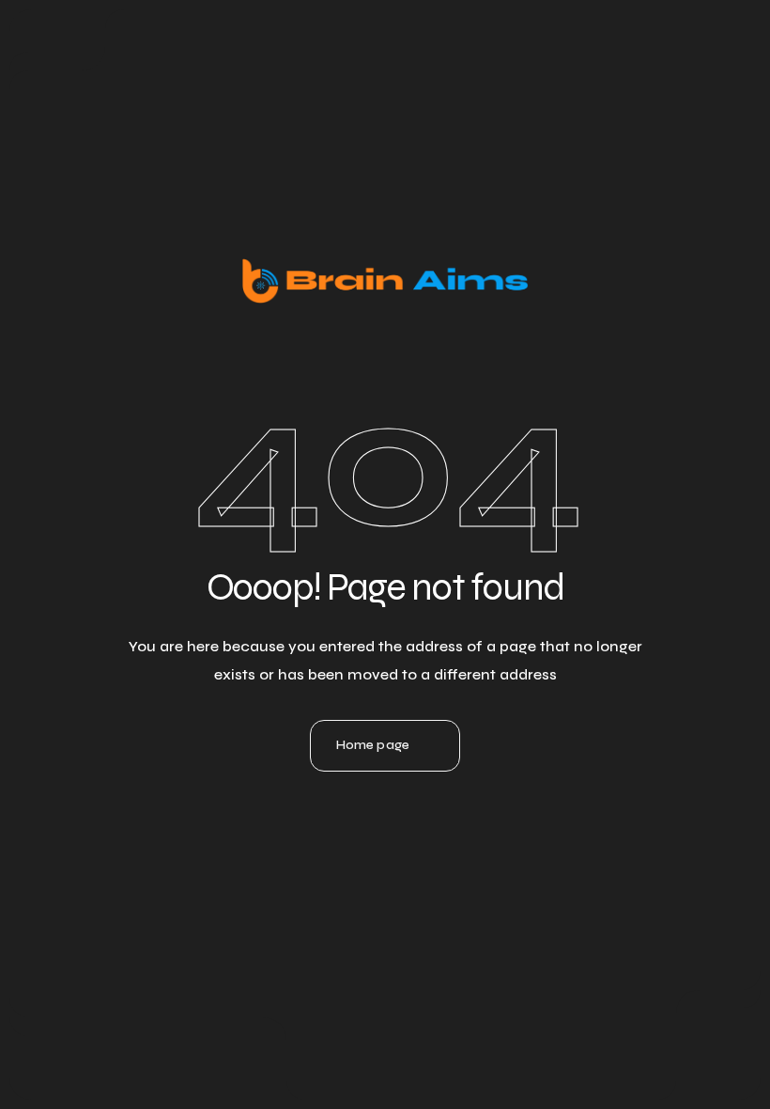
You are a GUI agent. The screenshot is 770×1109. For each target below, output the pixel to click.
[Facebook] (435, 836)
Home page (372, 745)
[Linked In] (334, 836)
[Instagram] (385, 836)
